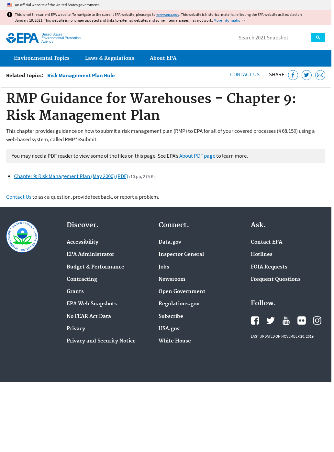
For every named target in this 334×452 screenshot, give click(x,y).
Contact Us (245, 74)
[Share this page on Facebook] (293, 75)
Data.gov (170, 242)
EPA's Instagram (317, 320)
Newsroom (172, 279)
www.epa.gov (167, 14)
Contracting (82, 279)
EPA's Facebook (255, 320)
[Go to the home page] (22, 38)
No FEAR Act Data (89, 317)
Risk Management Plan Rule (81, 75)
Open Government (182, 292)
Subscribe (171, 317)
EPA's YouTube (286, 320)
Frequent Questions (276, 279)
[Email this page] (320, 75)
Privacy (76, 329)
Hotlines (262, 255)
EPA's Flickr (301, 320)
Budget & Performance (95, 267)
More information (228, 20)
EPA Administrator (90, 255)
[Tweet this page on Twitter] (307, 75)
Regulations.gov (179, 304)
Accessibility (82, 242)
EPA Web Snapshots (92, 304)
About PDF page (197, 155)
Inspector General (181, 255)
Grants (75, 292)
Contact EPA (266, 242)
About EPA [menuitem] (163, 58)
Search (318, 37)
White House (175, 341)
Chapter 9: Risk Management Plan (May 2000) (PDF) (71, 176)
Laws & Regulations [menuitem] (109, 58)
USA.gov (169, 329)
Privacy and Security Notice (101, 341)
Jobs (164, 267)
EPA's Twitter (270, 320)
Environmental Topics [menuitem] (42, 58)
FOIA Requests (269, 267)
